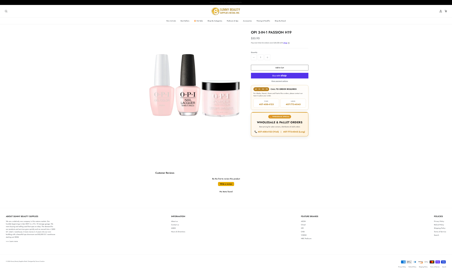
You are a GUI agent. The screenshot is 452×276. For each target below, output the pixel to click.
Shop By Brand (280, 21)
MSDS (173, 228)
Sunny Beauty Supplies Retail (19, 261)
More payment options (279, 81)
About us (174, 221)
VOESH (304, 235)
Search (436, 235)
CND (303, 231)
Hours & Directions (178, 231)
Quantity (254, 52)
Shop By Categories (215, 21)
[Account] (440, 11)
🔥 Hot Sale (198, 21)
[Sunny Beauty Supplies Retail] (226, 11)
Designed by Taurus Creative (36, 261)
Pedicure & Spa (232, 21)
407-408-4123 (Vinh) (268, 131)
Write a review (226, 184)
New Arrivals (171, 21)
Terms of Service (440, 231)
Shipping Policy (439, 228)
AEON (303, 221)
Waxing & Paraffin (263, 21)
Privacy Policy (439, 221)
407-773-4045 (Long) (294, 131)
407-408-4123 (266, 103)
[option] (195, 81)
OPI (302, 228)
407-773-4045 (293, 103)
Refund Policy (439, 225)
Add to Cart (279, 67)
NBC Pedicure (306, 238)
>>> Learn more (12, 241)
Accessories (247, 21)
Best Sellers (185, 21)
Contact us (175, 225)
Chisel (303, 225)
